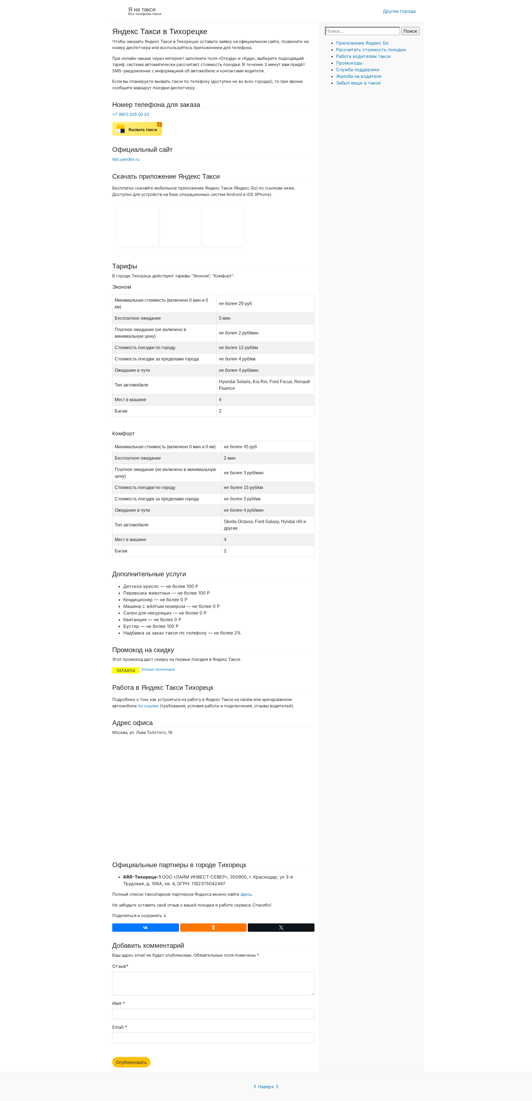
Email (118, 1027)
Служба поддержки (357, 69)
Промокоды (349, 63)
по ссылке (148, 705)
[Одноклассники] (213, 927)
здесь (246, 894)
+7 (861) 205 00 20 (130, 114)
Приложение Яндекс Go (362, 43)
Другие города (399, 11)
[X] (281, 927)
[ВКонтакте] (145, 927)
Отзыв (119, 966)
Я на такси (141, 9)
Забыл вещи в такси (358, 83)
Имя (116, 1003)
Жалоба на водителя (358, 76)
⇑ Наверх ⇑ (266, 1086)
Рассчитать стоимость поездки (371, 49)
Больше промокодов (158, 669)
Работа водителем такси (363, 56)
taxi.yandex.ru (126, 159)
